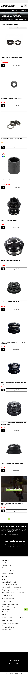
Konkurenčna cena (8, 598)
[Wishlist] (2, 1)
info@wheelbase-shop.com (11, 623)
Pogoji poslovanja (8, 601)
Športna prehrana (7, 573)
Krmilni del (15, 19)
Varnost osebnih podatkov (10, 604)
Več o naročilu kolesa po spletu (12, 587)
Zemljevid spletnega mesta (11, 607)
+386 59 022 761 (7, 620)
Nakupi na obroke (8, 595)
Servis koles (6, 576)
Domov (3, 19)
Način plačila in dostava (10, 584)
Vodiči (4, 579)
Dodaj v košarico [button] (3, 105)
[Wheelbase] (8, 6)
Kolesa (4, 562)
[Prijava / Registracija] (5, 1)
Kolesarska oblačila (8, 571)
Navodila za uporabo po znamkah (13, 593)
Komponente (9, 19)
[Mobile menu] (22, 6)
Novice (4, 614)
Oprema (5, 568)
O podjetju (5, 612)
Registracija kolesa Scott (10, 590)
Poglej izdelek (16, 65)
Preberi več (3, 430)
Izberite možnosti (3, 65)
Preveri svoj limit (23, 10)
